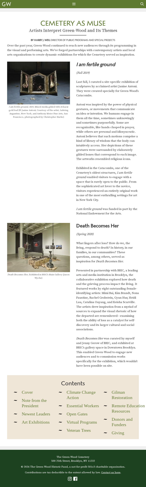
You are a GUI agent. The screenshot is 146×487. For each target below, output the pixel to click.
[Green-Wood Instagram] (70, 479)
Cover (27, 392)
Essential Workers (83, 405)
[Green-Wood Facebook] (75, 479)
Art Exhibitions (36, 422)
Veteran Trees (79, 430)
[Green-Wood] (6, 4)
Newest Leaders (36, 414)
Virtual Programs (82, 422)
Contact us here (110, 472)
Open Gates (77, 414)
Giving (118, 432)
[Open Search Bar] (142, 4)
